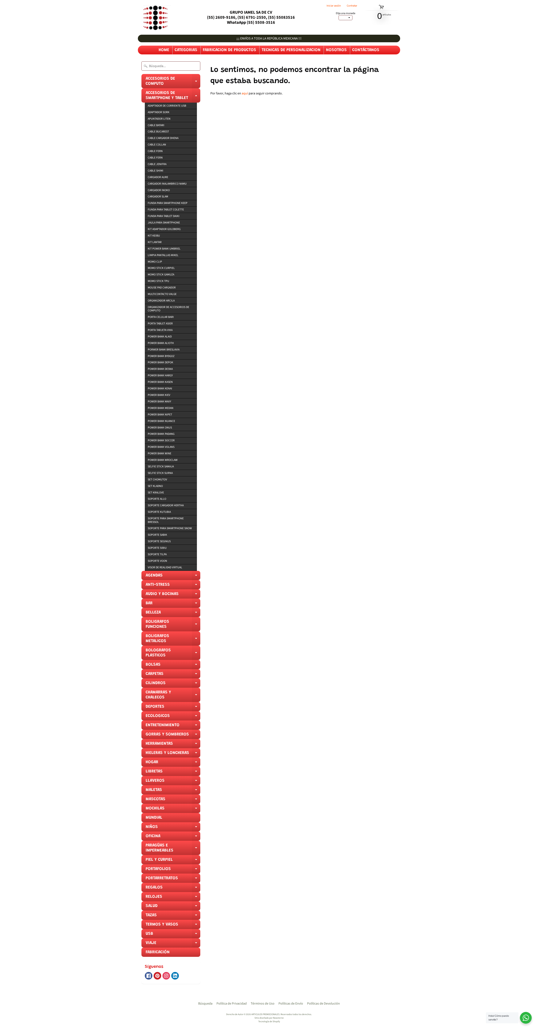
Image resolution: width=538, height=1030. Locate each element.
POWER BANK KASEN (160, 382)
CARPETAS (173, 675)
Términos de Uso (262, 1003)
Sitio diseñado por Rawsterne (269, 1017)
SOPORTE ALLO (157, 499)
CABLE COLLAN (157, 145)
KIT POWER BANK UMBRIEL (164, 249)
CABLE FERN (155, 151)
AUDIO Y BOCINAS (173, 595)
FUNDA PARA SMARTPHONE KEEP (167, 203)
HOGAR (173, 763)
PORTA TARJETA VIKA (160, 330)
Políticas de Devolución (323, 1003)
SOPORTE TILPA (157, 554)
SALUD (173, 907)
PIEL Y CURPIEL (173, 861)
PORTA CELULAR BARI (161, 317)
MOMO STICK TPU (158, 281)
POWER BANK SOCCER (161, 440)
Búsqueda (205, 1003)
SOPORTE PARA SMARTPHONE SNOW (170, 528)
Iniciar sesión (334, 5)
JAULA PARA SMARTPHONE (164, 223)
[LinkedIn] (175, 976)
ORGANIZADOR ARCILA (161, 301)
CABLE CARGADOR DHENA (163, 138)
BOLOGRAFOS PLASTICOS (173, 654)
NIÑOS (173, 828)
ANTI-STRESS (173, 586)
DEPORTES (173, 708)
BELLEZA (173, 613)
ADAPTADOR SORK (158, 112)
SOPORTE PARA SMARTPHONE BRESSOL (166, 520)
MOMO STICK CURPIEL (161, 268)
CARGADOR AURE (158, 177)
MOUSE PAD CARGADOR (162, 288)
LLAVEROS (173, 782)
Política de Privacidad (231, 1003)
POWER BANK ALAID (160, 336)
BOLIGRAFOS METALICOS (173, 640)
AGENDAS (173, 576)
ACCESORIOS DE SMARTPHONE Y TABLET (173, 97)
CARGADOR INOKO (159, 190)
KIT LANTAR (155, 242)
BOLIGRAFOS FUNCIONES (173, 625)
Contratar (352, 5)
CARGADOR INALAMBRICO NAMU (167, 184)
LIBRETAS (173, 772)
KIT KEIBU (154, 236)
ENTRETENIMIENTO (173, 726)
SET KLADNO (155, 486)
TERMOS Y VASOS (173, 925)
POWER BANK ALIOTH (161, 343)
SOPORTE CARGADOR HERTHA (166, 505)
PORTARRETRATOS (173, 879)
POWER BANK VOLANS (161, 447)
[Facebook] (148, 976)
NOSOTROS (336, 50)
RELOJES (173, 898)
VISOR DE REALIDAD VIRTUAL (165, 567)
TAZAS (173, 916)
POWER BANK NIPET (160, 414)
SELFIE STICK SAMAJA (161, 466)
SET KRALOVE (156, 493)
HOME (164, 50)
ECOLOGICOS (173, 717)
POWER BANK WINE (159, 453)
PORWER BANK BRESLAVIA (163, 350)
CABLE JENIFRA (157, 164)
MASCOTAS (173, 800)
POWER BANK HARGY (160, 375)
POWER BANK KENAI (160, 388)
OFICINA (173, 837)
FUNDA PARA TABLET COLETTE (166, 210)
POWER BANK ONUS (160, 428)
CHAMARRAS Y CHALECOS (173, 696)
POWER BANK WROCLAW (163, 460)
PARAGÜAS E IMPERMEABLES (173, 849)
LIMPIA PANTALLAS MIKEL (163, 255)
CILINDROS (173, 684)
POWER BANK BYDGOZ (161, 356)
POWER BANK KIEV (159, 395)
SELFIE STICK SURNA (160, 473)
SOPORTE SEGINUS (159, 541)
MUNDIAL (154, 818)
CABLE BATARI (156, 125)
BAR (173, 604)
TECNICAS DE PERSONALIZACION (291, 50)
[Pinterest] (157, 976)
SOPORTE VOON (157, 561)
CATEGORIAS (186, 50)
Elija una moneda (345, 13)
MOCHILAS (173, 809)
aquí (245, 93)
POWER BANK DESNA (160, 369)
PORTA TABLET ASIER (160, 323)
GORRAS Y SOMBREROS (173, 735)
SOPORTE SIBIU (157, 548)
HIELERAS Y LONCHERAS (173, 754)
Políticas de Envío (290, 1003)
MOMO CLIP (155, 262)
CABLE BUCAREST (158, 132)
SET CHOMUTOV (157, 479)
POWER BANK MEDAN (160, 408)
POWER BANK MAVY (159, 401)
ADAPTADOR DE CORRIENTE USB (167, 106)
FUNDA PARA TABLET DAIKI (163, 216)
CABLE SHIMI (155, 171)
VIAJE (173, 944)
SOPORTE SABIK (157, 535)
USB (173, 935)
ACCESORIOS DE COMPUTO (173, 82)
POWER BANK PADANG (161, 434)
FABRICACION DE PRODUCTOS (229, 50)
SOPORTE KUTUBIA (159, 512)
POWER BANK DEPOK (160, 362)
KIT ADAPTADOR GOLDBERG (164, 229)
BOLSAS (173, 665)
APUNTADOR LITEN (159, 119)
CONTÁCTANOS (365, 50)
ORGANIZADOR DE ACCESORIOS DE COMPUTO (168, 308)
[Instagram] (166, 976)
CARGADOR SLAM (158, 196)
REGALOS (173, 888)
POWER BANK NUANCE (161, 421)
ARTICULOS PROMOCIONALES (265, 1014)
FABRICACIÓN (158, 952)
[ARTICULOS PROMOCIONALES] (154, 17)
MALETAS (173, 791)
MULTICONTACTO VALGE (162, 294)
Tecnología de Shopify (269, 1021)
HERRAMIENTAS (173, 745)
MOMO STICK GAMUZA (161, 274)
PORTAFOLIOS (173, 870)
